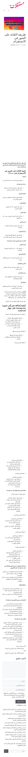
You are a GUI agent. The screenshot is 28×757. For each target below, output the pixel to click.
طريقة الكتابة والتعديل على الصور (14, 301)
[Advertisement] (14, 105)
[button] (8, 10)
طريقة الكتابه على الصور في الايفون (14, 653)
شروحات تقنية (20, 646)
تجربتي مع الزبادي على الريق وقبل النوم (15, 732)
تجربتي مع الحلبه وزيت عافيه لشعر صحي (15, 723)
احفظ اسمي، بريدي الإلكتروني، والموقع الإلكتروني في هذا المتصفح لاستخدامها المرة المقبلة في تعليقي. (14, 695)
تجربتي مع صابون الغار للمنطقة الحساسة (15, 725)
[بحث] (6, 751)
